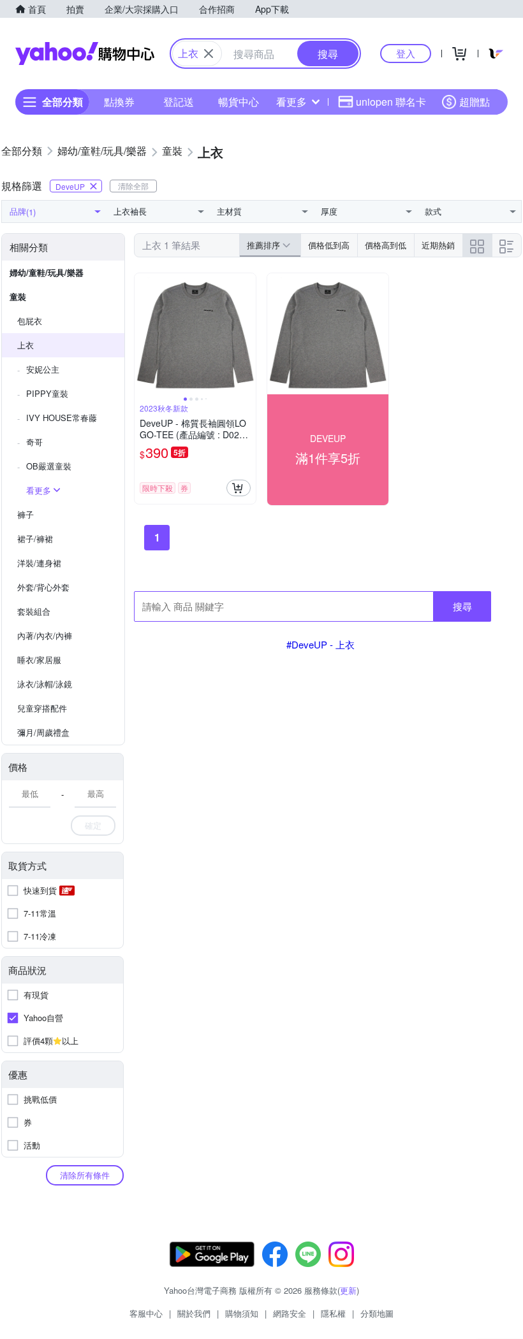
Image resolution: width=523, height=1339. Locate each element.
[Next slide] (247, 334)
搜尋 (462, 606)
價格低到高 (329, 245)
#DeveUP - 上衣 (320, 644)
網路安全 (289, 1313)
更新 (348, 1290)
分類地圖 (377, 1313)
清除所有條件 (85, 1175)
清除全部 (133, 185)
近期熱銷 (438, 245)
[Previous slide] (143, 334)
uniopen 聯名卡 (391, 101)
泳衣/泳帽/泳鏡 (44, 684)
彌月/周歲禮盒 (43, 732)
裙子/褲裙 (35, 539)
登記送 (178, 101)
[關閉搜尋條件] (208, 53)
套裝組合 (33, 611)
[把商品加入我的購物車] (238, 488)
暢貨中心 (238, 101)
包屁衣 (29, 321)
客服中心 (146, 1313)
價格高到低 (385, 245)
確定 (93, 825)
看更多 (291, 101)
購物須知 (241, 1313)
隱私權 (333, 1313)
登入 (405, 53)
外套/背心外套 (43, 587)
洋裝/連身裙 (39, 563)
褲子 (25, 514)
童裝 (18, 296)
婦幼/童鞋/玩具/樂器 (47, 272)
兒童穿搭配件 (42, 708)
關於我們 (193, 1313)
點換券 (119, 101)
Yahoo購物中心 (84, 53)
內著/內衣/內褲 (44, 635)
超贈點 (474, 101)
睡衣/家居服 (39, 660)
